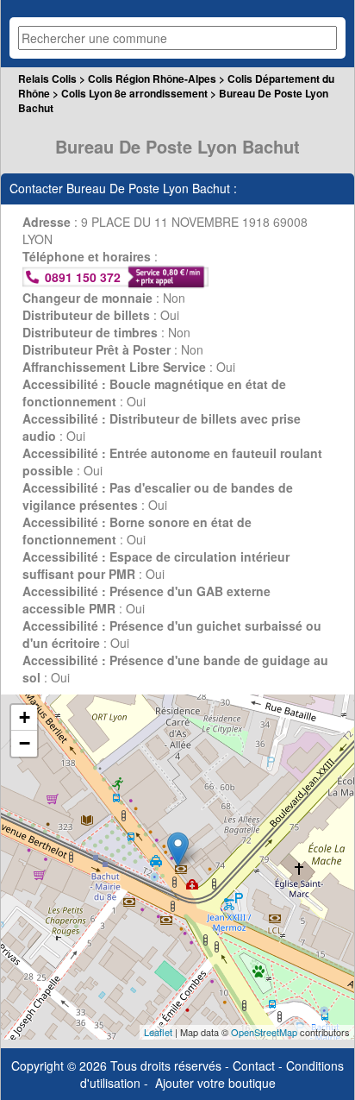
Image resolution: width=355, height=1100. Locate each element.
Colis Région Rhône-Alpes (152, 78)
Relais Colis (47, 78)
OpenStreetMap (264, 1032)
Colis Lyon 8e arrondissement (134, 93)
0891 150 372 (83, 277)
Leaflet (158, 1032)
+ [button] (24, 717)
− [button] (24, 743)
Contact (254, 1065)
